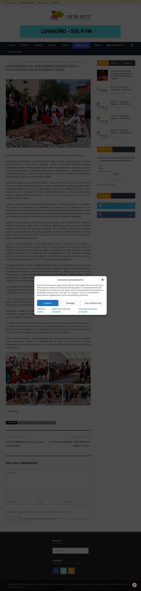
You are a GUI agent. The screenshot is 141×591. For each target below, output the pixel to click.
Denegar (70, 303)
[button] (102, 279)
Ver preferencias (93, 303)
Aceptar (48, 303)
